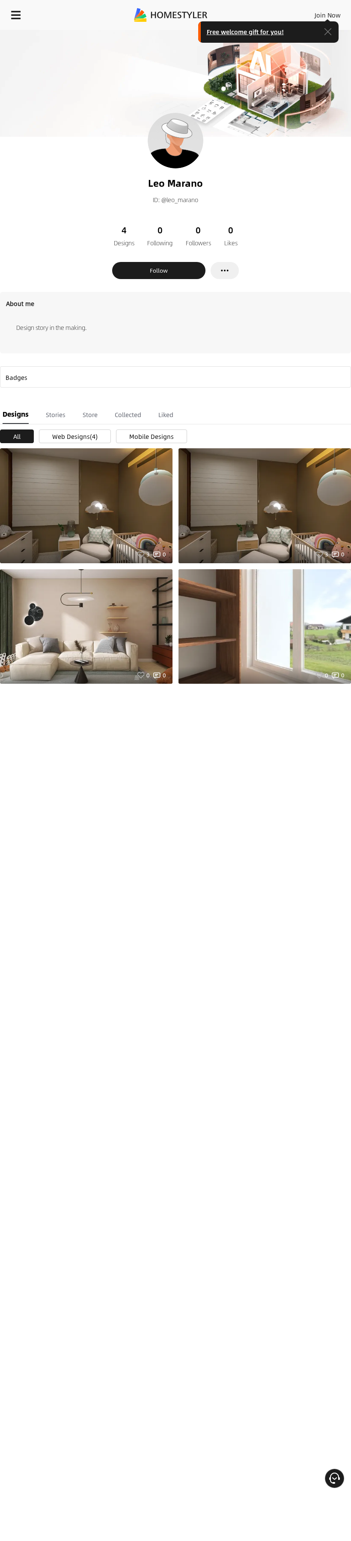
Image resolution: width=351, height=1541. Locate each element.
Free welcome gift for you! (245, 31)
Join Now (328, 15)
